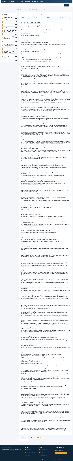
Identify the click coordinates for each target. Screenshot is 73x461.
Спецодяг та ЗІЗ (43, 455)
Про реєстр (28, 454)
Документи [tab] (11, 1)
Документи (22, 9)
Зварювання (42, 454)
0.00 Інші (26, 9)
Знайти (66, 5)
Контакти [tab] (42, 1)
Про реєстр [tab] (35, 1)
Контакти (28, 455)
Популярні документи (30, 452)
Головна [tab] (4, 1)
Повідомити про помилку (34, 22)
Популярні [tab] (27, 1)
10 (40, 437)
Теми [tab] (22, 1)
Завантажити (24, 440)
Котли (41, 452)
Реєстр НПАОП (6, 447)
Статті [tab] (17, 1)
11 (44, 26)
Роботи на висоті (43, 449)
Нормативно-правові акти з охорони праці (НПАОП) (10, 9)
